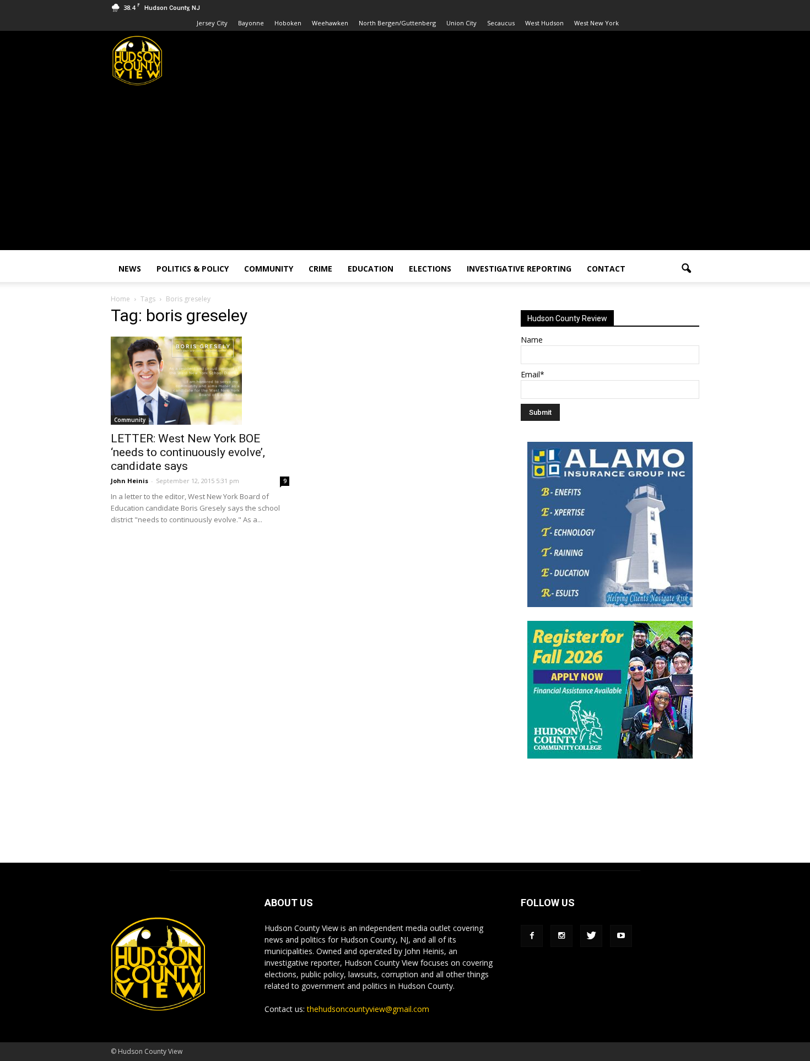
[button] (686, 269)
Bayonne (251, 23)
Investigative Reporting (519, 268)
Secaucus (501, 23)
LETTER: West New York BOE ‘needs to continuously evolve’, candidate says (188, 452)
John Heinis (129, 481)
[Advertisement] (405, 173)
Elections (430, 268)
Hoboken (287, 23)
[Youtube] (621, 936)
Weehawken (330, 23)
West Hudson (544, 23)
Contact (606, 268)
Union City (461, 23)
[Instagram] (561, 936)
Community (268, 268)
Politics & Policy (192, 268)
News (129, 268)
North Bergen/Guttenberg (397, 23)
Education (370, 268)
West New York (596, 23)
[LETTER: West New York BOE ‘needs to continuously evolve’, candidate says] (200, 381)
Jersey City (212, 23)
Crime (320, 268)
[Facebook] (532, 936)
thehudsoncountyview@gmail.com (368, 1009)
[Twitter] (591, 936)
